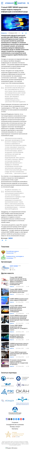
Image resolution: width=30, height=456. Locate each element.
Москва (13, 269)
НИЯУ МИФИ (14, 266)
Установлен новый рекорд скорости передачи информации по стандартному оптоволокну (19, 362)
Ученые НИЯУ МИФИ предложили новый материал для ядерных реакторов (19, 291)
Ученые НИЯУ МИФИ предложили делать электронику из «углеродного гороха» (18, 328)
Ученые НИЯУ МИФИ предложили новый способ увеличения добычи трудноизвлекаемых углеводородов (18, 308)
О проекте (15, 422)
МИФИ (10, 238)
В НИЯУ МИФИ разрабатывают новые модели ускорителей (19, 299)
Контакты (15, 429)
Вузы (13, 268)
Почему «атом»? (15, 426)
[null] (22, 33)
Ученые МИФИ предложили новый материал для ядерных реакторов (19, 353)
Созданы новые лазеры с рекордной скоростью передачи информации (17, 336)
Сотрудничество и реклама (15, 424)
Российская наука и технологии (12, 252)
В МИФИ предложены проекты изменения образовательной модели (19, 345)
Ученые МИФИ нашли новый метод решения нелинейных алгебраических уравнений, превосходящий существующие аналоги (19, 318)
